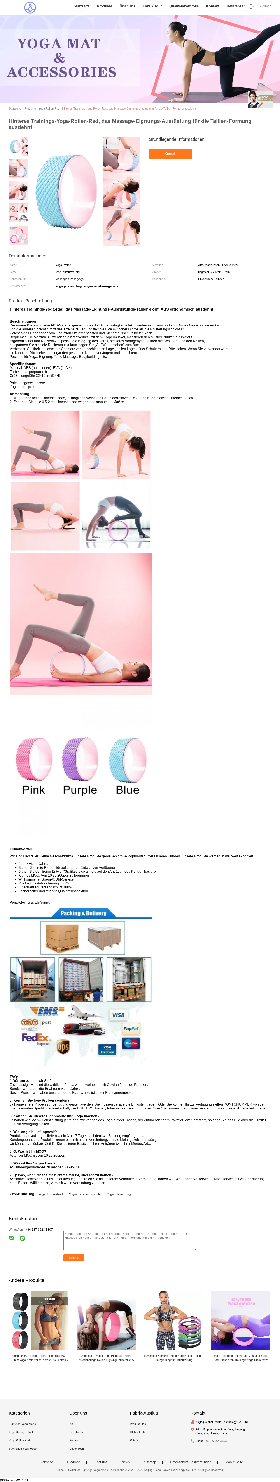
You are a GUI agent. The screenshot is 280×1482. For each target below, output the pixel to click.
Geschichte (76, 1432)
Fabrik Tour (152, 6)
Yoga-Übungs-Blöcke (22, 1432)
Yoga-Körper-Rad (50, 1194)
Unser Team (77, 1448)
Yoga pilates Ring (119, 1194)
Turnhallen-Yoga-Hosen (23, 1448)
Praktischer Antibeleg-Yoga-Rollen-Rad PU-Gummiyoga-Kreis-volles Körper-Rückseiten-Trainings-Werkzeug (38, 1360)
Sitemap (150, 1462)
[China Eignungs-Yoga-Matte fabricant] (30, 8)
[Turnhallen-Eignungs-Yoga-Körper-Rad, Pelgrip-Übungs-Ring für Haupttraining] (173, 1320)
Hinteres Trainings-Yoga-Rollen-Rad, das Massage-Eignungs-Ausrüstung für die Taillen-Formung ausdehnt (129, 108)
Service (74, 1440)
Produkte (104, 6)
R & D (134, 1440)
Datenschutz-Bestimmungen (190, 1462)
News (126, 1462)
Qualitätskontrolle (184, 6)
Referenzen (236, 6)
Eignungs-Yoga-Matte (22, 1423)
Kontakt (212, 6)
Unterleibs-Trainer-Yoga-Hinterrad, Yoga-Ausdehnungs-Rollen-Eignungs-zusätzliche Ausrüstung (106, 1360)
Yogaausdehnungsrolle (85, 1194)
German (265, 6)
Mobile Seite (234, 1462)
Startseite (81, 6)
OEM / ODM (138, 1432)
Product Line (138, 1423)
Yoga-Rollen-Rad (19, 1440)
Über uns (127, 6)
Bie (71, 1423)
